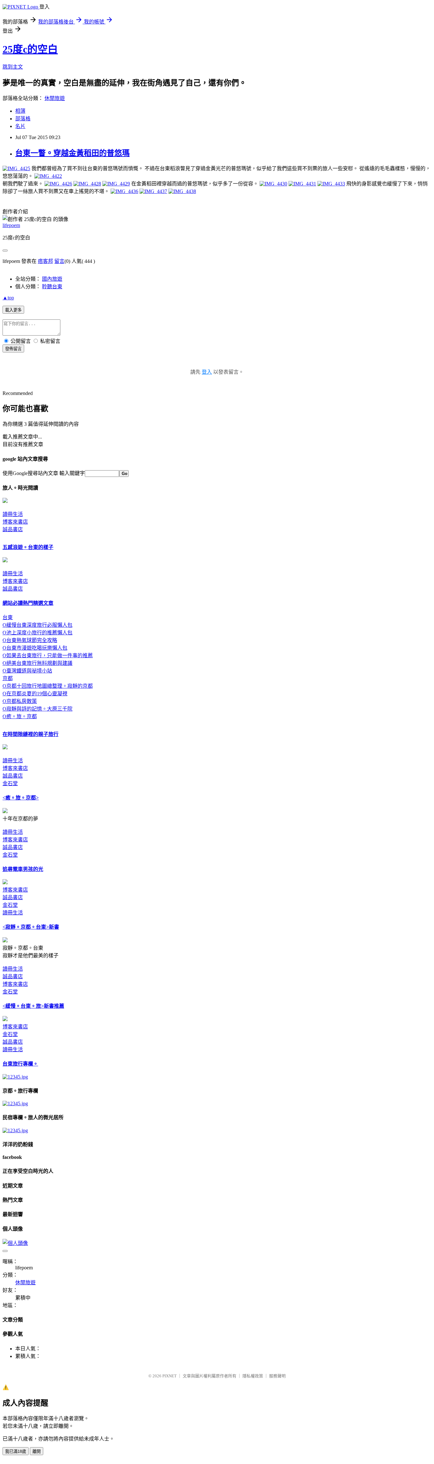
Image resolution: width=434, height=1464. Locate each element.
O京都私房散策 (20, 701)
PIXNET (169, 1376)
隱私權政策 (252, 1376)
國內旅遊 (52, 279)
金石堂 (10, 783)
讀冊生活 (13, 514)
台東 (8, 617)
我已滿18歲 (15, 1451)
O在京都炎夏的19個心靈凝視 (35, 693)
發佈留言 (13, 348)
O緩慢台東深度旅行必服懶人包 (37, 625)
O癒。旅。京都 (20, 716)
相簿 (20, 111)
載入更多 (13, 310)
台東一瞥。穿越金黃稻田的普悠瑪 (72, 153)
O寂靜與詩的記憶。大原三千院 (37, 709)
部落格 (23, 118)
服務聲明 (277, 1376)
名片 (20, 126)
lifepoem (11, 225)
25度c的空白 (30, 49)
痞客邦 (45, 261)
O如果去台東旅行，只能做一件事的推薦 (48, 655)
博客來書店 (15, 522)
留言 (59, 261)
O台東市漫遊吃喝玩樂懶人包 (35, 648)
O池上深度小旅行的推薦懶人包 (37, 632)
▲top (8, 297)
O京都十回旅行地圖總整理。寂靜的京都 (48, 686)
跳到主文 (13, 67)
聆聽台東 (52, 286)
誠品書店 (13, 529)
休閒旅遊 (54, 98)
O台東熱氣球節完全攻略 (30, 640)
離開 (36, 1451)
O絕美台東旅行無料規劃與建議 (37, 663)
